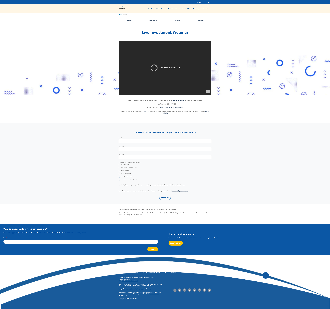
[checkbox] (165, 172)
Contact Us (204, 9)
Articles (129, 21)
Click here (146, 111)
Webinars (201, 21)
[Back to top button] (311, 305)
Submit (152, 249)
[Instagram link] (184, 290)
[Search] (210, 9)
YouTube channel (178, 100)
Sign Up (199, 2)
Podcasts (177, 21)
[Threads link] (199, 290)
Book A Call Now (175, 243)
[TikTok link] (204, 290)
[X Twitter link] (179, 290)
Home (120, 14)
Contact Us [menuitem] (122, 272)
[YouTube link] (194, 290)
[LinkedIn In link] (189, 290)
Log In (209, 2)
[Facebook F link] (175, 290)
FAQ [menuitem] (165, 272)
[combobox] (211, 9)
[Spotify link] (209, 290)
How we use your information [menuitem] (151, 272)
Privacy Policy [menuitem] (134, 272)
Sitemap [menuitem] (173, 272)
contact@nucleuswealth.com (130, 281)
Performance (153, 21)
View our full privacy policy (180, 191)
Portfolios (151, 9)
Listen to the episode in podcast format (171, 107)
